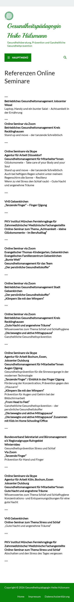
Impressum (34, 596)
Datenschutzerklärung (57, 596)
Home (20, 596)
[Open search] (65, 57)
